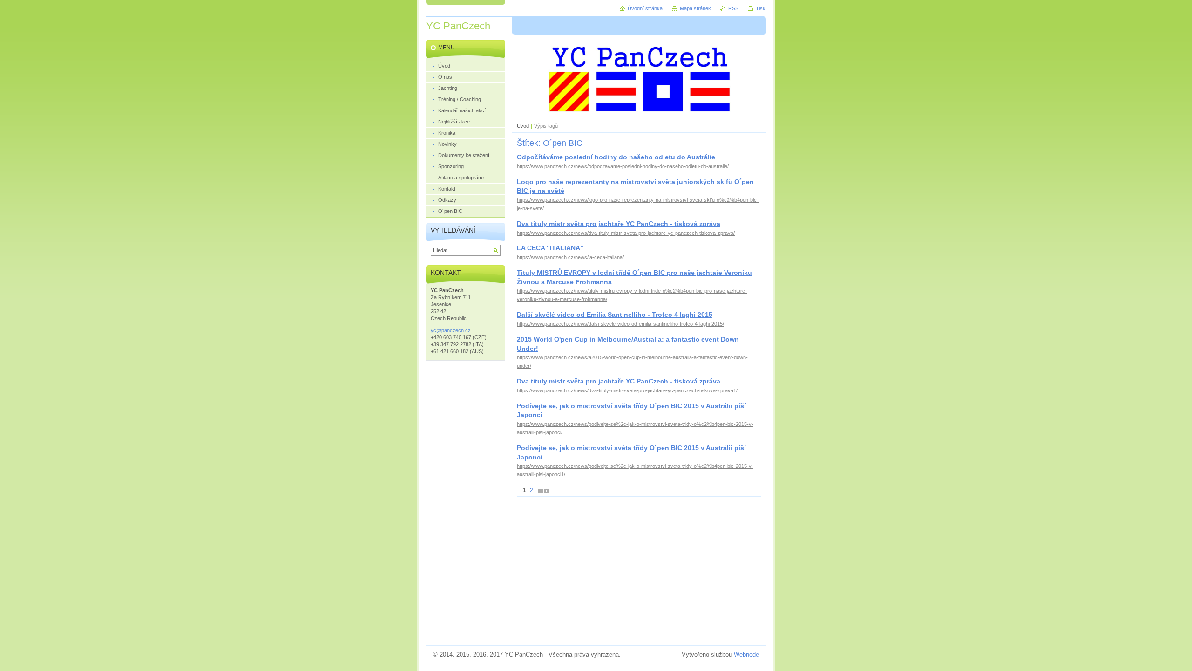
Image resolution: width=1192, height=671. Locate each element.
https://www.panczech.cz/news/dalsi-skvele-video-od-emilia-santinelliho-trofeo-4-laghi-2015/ (620, 324)
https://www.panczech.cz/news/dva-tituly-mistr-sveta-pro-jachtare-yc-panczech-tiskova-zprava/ (626, 233)
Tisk (760, 8)
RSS (733, 8)
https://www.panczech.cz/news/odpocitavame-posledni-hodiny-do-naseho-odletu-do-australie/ (623, 166)
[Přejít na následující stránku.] (540, 490)
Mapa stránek (695, 8)
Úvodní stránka (645, 8)
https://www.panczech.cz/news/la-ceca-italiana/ (570, 257)
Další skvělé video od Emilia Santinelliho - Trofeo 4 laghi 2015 (614, 314)
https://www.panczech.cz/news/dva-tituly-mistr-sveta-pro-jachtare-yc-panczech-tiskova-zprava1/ (627, 390)
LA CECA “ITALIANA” (550, 248)
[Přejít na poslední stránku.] (546, 490)
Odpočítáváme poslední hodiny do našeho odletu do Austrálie (616, 157)
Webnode (746, 654)
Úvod (523, 126)
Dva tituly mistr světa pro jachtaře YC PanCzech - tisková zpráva (618, 223)
